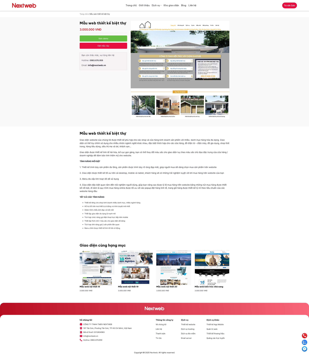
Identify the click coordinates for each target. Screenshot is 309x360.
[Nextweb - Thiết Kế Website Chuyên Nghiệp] (24, 5)
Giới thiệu (144, 5)
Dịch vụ (156, 5)
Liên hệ (192, 5)
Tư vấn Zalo (289, 5)
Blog (183, 5)
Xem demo (103, 38)
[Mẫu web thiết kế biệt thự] (180, 70)
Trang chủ (131, 5)
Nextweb (154, 352)
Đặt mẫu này (103, 46)
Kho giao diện (171, 5)
